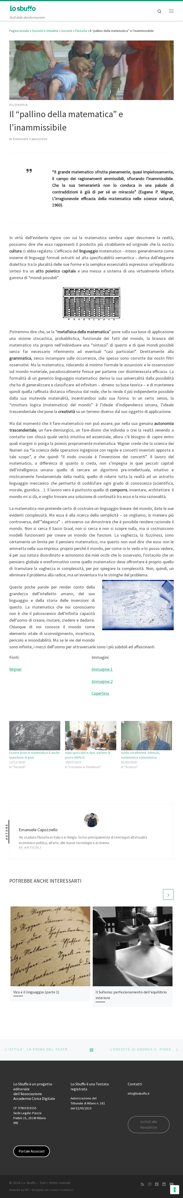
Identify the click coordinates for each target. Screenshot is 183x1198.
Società (66, 31)
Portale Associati (32, 1151)
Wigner (15, 669)
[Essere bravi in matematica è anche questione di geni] (34, 735)
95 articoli (30, 847)
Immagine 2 (102, 681)
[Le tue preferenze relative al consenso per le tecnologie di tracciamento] (174, 1189)
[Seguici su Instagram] (149, 1184)
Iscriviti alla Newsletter (148, 1124)
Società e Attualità (45, 31)
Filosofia (81, 31)
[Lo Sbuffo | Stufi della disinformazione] (22, 8)
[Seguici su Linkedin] (164, 1184)
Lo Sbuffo (29, 1183)
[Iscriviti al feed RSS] (142, 1184)
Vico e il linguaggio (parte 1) (36, 992)
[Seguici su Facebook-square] (156, 1184)
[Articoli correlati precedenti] (157, 894)
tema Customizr (62, 1190)
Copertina (100, 693)
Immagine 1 (102, 669)
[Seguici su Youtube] (171, 1184)
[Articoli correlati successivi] (168, 894)
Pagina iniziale (19, 31)
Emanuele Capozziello (30, 139)
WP (27, 1190)
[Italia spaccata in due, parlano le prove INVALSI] (90, 735)
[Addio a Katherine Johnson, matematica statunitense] (146, 735)
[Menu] (171, 11)
